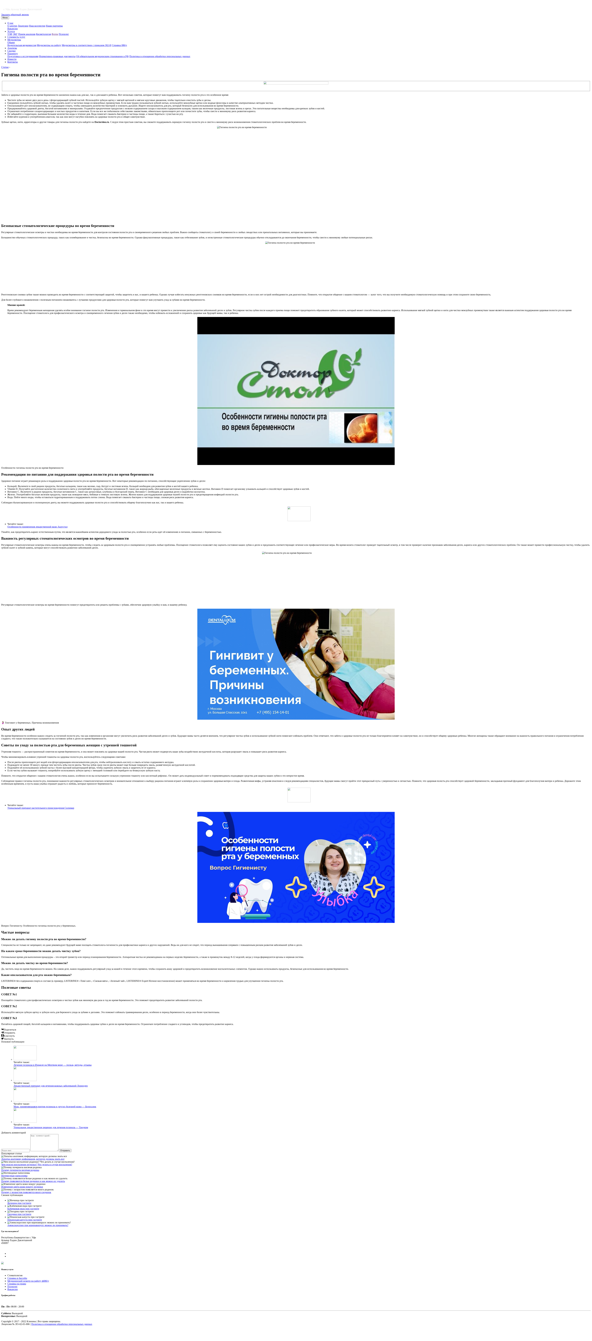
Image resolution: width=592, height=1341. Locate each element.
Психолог (64, 34)
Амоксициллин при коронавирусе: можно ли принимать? (37, 1225)
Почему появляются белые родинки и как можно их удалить (33, 1181)
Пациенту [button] (12, 53)
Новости (11, 59)
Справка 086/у (119, 45)
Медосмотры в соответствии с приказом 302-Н (86, 45)
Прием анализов (26, 34)
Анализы (12, 48)
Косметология (43, 34)
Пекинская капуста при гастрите (24, 1219)
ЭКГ (15, 34)
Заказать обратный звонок (15, 14)
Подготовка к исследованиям (22, 56)
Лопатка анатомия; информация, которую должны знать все (32, 1159)
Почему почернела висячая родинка (20, 1170)
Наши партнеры (54, 26)
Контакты (12, 62)
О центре (12, 26)
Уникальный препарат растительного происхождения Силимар (40, 808)
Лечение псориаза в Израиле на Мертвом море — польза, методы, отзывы (53, 1065)
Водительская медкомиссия (21, 45)
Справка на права (16, 1283)
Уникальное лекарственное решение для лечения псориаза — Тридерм (51, 1127)
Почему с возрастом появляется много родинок (26, 1192)
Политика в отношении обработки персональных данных (159, 56)
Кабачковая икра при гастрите (23, 1208)
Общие (11, 42)
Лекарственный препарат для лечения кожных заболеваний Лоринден (51, 1085)
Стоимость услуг (16, 37)
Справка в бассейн (17, 1278)
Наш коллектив (37, 26)
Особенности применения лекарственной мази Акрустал (37, 526)
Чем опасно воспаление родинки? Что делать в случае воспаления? (36, 1164)
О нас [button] (10, 23)
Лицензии (23, 26)
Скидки (11, 50)
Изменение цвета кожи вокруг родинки (22, 1186)
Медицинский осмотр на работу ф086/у (28, 1281)
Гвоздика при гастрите (19, 1214)
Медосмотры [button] (14, 39)
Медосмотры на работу (49, 45)
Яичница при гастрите (19, 1203)
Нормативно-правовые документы (57, 56)
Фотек (54, 34)
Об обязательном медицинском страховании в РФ (102, 56)
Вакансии (12, 28)
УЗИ (9, 34)
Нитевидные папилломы (14, 1175)
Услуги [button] (11, 31)
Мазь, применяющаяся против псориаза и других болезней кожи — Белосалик (55, 1106)
